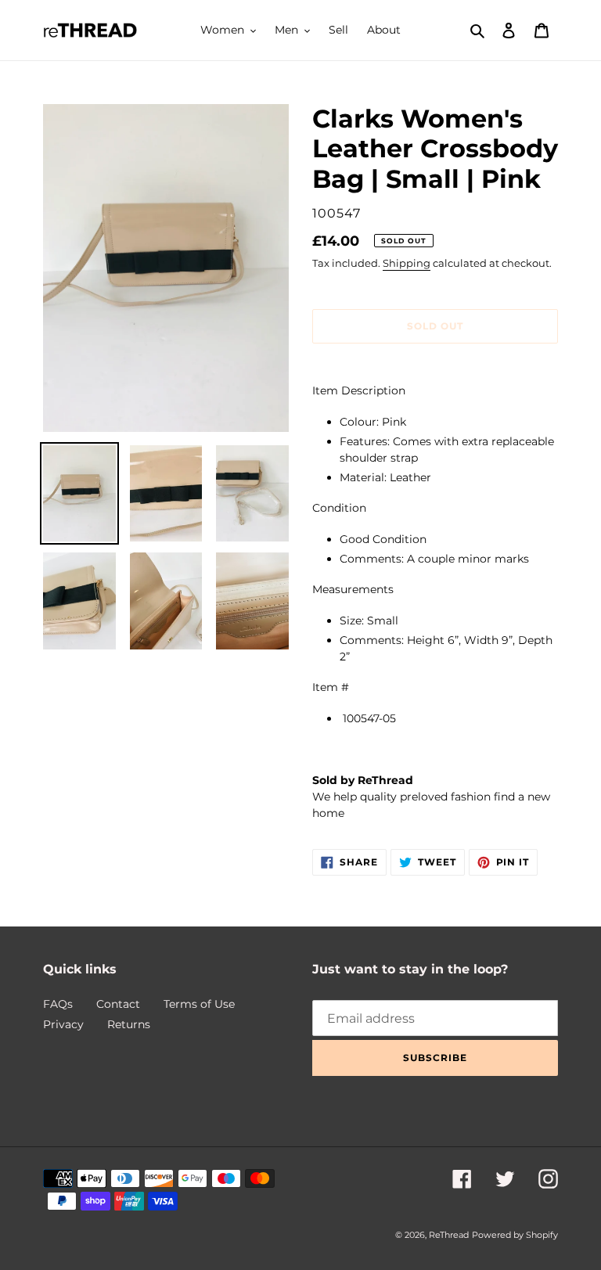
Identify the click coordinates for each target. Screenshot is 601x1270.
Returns (128, 1024)
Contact (118, 1004)
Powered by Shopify (515, 1234)
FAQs (58, 1004)
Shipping (406, 263)
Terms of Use (199, 1004)
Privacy (63, 1024)
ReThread (449, 1234)
